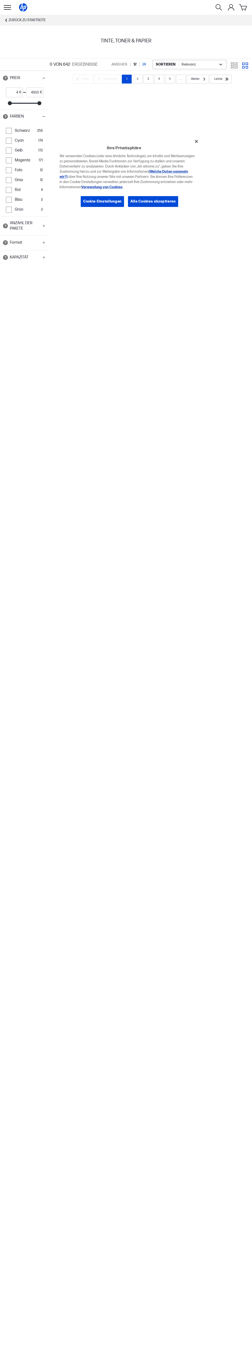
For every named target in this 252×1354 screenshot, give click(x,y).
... (181, 79)
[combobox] (189, 64)
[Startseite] (23, 7)
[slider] (10, 103)
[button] (24, 78)
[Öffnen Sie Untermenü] (7, 7)
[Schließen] (196, 141)
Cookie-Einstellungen (102, 201)
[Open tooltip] (5, 78)
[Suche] (219, 7)
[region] (127, 175)
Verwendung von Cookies (102, 187)
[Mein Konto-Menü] (231, 7)
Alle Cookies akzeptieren (153, 201)
